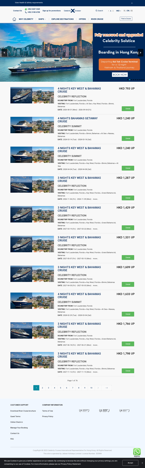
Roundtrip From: (65, 100)
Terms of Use (47, 411)
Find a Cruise (126, 19)
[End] (107, 387)
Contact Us (17, 11)
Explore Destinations (63, 19)
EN (128, 11)
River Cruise (97, 19)
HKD (118, 11)
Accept (130, 463)
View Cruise (111, 74)
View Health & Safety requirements (29, 2)
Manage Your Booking (19, 428)
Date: (60, 110)
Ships (41, 19)
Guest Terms (15, 416)
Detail (128, 109)
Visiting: (61, 104)
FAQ (12, 439)
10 (91, 388)
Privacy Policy (47, 416)
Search (100, 11)
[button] (72, 53)
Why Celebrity (26, 19)
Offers (82, 19)
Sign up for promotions (52, 11)
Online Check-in (16, 422)
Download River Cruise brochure (23, 411)
